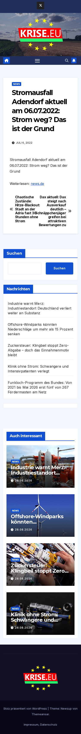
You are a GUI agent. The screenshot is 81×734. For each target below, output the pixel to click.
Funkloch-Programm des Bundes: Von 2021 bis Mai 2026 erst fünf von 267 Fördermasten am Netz (40, 387)
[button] (66, 60)
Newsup (66, 708)
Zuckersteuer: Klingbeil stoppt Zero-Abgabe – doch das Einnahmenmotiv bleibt (38, 350)
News (16, 84)
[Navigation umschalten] (37, 60)
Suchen (14, 253)
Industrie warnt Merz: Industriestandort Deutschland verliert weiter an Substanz (39, 308)
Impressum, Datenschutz (40, 724)
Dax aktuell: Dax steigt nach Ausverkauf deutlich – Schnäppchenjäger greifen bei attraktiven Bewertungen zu (53, 211)
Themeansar (40, 714)
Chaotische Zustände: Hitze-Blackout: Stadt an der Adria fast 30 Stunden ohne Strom (27, 209)
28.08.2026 (23, 480)
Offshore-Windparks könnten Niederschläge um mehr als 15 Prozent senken (40, 329)
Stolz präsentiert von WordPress (25, 708)
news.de (37, 183)
